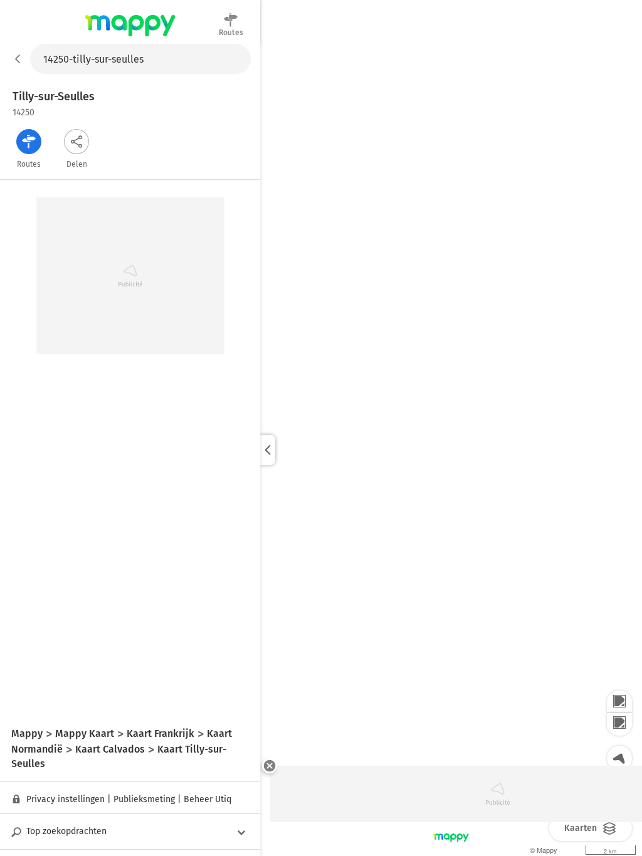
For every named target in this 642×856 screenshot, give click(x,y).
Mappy (130, 37)
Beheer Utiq (207, 799)
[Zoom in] (619, 702)
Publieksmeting (144, 799)
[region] (451, 450)
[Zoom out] (619, 724)
